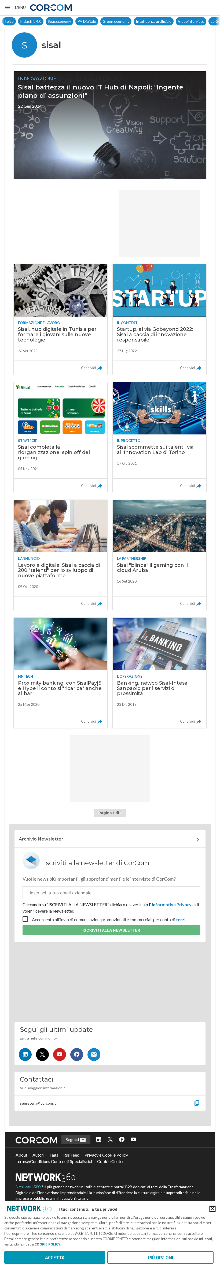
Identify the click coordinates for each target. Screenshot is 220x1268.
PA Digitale (71, 21)
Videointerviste (175, 21)
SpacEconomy (43, 21)
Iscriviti (111, 930)
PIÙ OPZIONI (160, 1257)
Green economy (100, 21)
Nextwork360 (28, 1186)
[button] (15, 7)
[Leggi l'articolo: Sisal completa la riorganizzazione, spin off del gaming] (60, 437)
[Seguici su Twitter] (42, 1054)
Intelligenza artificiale (138, 21)
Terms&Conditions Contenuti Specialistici (54, 1161)
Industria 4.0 (14, 21)
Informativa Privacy (171, 904)
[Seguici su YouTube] (59, 1054)
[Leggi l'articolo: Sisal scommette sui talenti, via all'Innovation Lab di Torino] (159, 437)
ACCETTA (55, 1257)
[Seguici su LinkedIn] (25, 1054)
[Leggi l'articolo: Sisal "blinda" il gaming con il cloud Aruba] (159, 555)
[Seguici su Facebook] (76, 1054)
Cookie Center (110, 1161)
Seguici (73, 1139)
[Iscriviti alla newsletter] (93, 1054)
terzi (180, 919)
